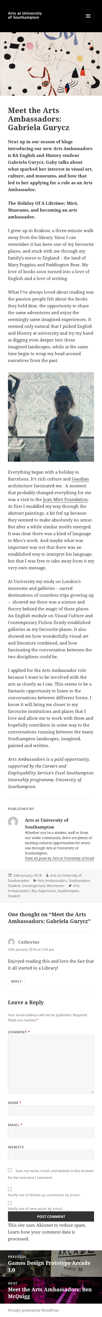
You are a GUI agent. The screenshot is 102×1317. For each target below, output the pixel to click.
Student (14, 885)
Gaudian (80, 479)
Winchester (56, 885)
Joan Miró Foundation (65, 499)
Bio (34, 890)
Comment (19, 1032)
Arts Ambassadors (52, 880)
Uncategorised (33, 885)
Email (15, 1124)
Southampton (79, 880)
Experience (47, 890)
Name (15, 1102)
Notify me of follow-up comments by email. (44, 1195)
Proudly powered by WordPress (33, 1310)
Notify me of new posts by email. (35, 1208)
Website (16, 1147)
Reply (16, 981)
